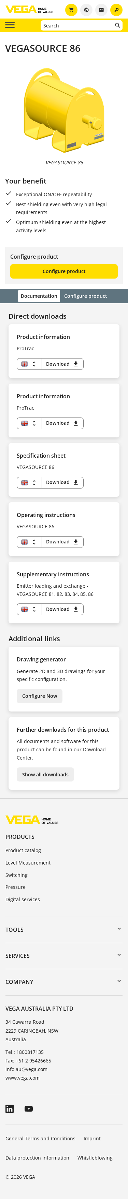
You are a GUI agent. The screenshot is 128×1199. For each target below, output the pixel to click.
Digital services (22, 899)
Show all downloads (45, 774)
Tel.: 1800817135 (24, 1052)
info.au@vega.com (26, 1069)
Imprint (92, 1138)
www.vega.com (22, 1077)
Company (19, 982)
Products (19, 837)
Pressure (15, 887)
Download (62, 364)
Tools (14, 929)
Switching (16, 875)
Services (17, 956)
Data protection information (37, 1157)
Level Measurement (28, 862)
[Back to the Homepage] (31, 819)
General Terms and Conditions (40, 1138)
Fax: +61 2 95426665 (28, 1060)
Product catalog (23, 850)
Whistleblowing (95, 1157)
